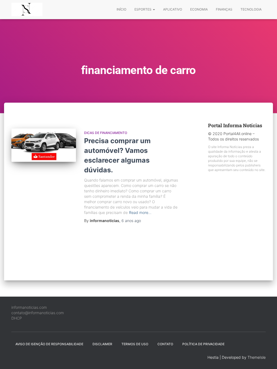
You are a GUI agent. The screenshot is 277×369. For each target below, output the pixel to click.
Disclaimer (102, 344)
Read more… (140, 212)
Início (121, 9)
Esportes (143, 9)
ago (131, 220)
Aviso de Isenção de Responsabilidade (49, 344)
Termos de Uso (134, 344)
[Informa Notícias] (27, 9)
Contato (165, 344)
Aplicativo (172, 9)
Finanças (224, 9)
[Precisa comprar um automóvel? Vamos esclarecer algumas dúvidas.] (43, 145)
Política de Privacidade (203, 344)
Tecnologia (251, 9)
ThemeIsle (257, 357)
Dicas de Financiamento (105, 133)
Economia (199, 9)
